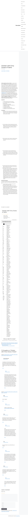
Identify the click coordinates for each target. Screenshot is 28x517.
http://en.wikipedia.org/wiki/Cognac (9, 408)
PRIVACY (22, 20)
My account (22, 18)
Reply (5, 437)
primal (7, 344)
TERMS (22, 26)
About (22, 3)
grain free (10, 343)
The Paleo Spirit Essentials (23, 42)
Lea (5, 450)
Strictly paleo (9, 344)
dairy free (3, 343)
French (5, 343)
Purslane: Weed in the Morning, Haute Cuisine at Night (8, 345)
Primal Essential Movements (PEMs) (23, 23)
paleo (12, 343)
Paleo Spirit (18, 25)
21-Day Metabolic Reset (23, 6)
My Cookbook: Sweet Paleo (23, 46)
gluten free (7, 343)
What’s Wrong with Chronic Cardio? (23, 29)
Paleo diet (5, 344)
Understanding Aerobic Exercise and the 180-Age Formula (23, 35)
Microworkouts (23, 1)
